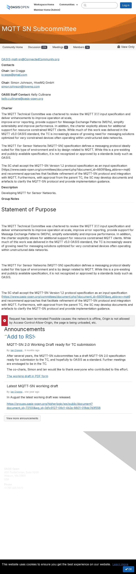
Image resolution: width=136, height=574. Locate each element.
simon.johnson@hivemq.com (20, 86)
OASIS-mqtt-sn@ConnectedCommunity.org (30, 59)
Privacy (8, 557)
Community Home (12, 47)
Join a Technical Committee (20, 521)
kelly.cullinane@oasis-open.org (22, 98)
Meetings (60, 47)
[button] (69, 4)
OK (130, 569)
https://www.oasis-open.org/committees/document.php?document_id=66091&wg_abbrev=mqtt (65, 296)
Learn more (120, 564)
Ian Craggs (16, 350)
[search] (85, 5)
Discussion (37, 47)
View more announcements (22, 418)
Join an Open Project (16, 516)
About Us (9, 553)
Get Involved (11, 511)
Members (81, 47)
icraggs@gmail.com (14, 74)
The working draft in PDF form (27, 376)
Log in (125, 5)
